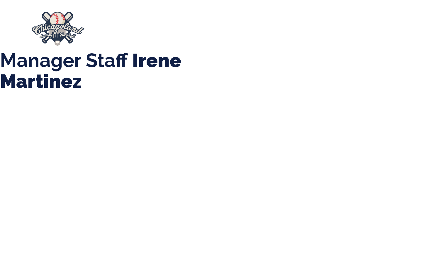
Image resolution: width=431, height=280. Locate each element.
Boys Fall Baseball (276, 28)
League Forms (406, 28)
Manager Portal (362, 28)
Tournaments (190, 28)
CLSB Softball (230, 28)
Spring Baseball (147, 28)
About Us (109, 28)
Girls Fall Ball (320, 28)
